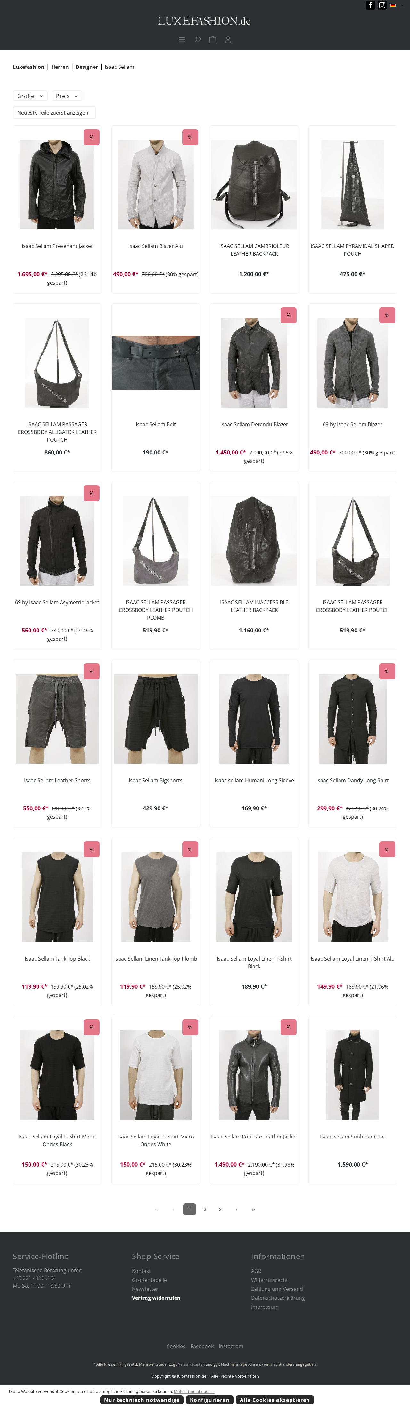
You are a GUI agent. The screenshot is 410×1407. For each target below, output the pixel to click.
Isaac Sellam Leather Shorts (57, 780)
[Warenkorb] (212, 39)
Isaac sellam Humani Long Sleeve (254, 780)
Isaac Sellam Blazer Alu (155, 246)
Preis (63, 96)
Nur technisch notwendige (142, 1399)
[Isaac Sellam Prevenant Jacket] (57, 184)
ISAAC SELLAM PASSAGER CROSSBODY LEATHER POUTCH (353, 606)
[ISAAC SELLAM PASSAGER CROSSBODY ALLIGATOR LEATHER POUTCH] (57, 363)
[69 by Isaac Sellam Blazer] (353, 363)
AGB (256, 1270)
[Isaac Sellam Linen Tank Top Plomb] (156, 897)
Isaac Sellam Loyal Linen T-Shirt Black (254, 962)
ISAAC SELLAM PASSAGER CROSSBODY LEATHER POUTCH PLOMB (156, 610)
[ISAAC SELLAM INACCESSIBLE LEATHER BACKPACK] (254, 541)
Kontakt (141, 1270)
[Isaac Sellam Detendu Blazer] (254, 363)
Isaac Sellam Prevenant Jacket (57, 246)
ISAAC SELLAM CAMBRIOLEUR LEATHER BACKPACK (254, 250)
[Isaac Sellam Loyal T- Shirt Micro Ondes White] (156, 1075)
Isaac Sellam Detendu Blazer (254, 424)
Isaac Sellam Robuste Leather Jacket (254, 1136)
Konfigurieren (210, 1399)
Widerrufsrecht (269, 1279)
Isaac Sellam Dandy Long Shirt (352, 780)
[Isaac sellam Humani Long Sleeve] (254, 719)
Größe (26, 96)
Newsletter (145, 1288)
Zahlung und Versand (277, 1288)
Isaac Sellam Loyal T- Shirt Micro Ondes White (155, 1140)
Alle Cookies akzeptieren (275, 1399)
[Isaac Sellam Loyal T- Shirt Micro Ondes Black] (57, 1075)
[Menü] (182, 39)
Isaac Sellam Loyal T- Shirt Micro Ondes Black (57, 1140)
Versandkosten (191, 1364)
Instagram (231, 1346)
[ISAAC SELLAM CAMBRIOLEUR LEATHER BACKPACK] (254, 184)
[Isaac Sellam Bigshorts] (156, 719)
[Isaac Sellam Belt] (156, 363)
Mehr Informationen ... (194, 1391)
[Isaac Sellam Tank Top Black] (57, 897)
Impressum (265, 1306)
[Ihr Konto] (228, 39)
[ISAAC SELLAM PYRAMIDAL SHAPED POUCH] (353, 184)
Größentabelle (149, 1279)
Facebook (202, 1346)
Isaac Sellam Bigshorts (156, 780)
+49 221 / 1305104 (34, 1278)
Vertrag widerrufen (156, 1297)
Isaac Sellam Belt (156, 424)
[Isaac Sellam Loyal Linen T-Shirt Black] (254, 897)
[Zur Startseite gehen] (205, 21)
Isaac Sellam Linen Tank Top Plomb (155, 958)
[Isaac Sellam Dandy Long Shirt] (353, 719)
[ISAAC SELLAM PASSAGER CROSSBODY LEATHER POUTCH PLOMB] (156, 541)
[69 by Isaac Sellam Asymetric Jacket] (57, 541)
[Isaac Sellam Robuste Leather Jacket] (254, 1075)
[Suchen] (197, 39)
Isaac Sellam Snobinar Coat (352, 1136)
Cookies (176, 1346)
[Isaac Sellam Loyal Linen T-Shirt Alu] (353, 897)
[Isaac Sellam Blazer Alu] (156, 184)
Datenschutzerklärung (278, 1297)
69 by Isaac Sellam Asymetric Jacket (57, 602)
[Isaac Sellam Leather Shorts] (57, 719)
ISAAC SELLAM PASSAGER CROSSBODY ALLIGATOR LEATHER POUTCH (57, 432)
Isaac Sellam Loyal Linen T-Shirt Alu (353, 958)
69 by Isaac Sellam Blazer (352, 424)
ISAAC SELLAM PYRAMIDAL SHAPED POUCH (353, 250)
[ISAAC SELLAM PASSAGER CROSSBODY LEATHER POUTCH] (353, 541)
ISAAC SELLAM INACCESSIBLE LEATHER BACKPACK (254, 606)
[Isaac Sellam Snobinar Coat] (353, 1075)
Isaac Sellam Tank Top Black (57, 958)
